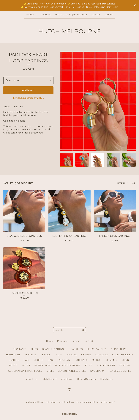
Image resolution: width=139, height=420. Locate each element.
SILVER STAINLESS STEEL (72, 371)
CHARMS (86, 354)
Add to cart (28, 90)
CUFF (59, 354)
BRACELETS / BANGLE (54, 349)
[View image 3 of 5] (97, 160)
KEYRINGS (30, 354)
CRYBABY (124, 365)
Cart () (109, 14)
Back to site (106, 379)
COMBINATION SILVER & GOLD (25, 371)
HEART (13, 365)
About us (46, 14)
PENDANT (46, 354)
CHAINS (126, 360)
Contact (95, 14)
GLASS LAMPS (118, 349)
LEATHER (14, 360)
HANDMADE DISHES (119, 371)
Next (132, 183)
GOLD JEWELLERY (122, 354)
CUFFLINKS (101, 354)
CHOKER (39, 360)
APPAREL (72, 354)
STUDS (88, 365)
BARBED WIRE (42, 365)
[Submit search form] (83, 330)
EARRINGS (77, 349)
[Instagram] (69, 389)
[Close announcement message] (134, 5)
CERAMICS (111, 360)
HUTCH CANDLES (96, 349)
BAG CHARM (97, 371)
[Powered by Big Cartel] (69, 414)
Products (31, 14)
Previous (120, 183)
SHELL (50, 371)
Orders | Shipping (86, 379)
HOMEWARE (13, 354)
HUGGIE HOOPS (106, 365)
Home (49, 341)
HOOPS (25, 365)
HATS (26, 360)
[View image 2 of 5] (82, 160)
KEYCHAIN (64, 360)
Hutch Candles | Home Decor (71, 14)
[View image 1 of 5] (66, 160)
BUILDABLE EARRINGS (67, 365)
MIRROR (96, 360)
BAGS (51, 360)
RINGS (34, 349)
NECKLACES (19, 349)
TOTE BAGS (81, 360)
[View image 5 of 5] (129, 160)
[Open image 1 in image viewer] (98, 101)
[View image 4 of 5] (113, 160)
